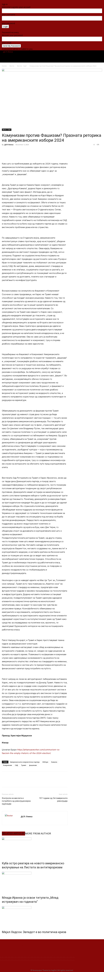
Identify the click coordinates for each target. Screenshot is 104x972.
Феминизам (71, 56)
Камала (54, 762)
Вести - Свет (22, 66)
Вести (15, 56)
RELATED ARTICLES (13, 833)
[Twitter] (99, 1)
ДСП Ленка (8, 145)
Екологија (58, 56)
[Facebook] (98, 1)
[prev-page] (2, 938)
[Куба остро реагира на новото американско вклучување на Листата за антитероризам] (34, 847)
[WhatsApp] (29, 150)
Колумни (35, 56)
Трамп (23, 765)
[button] (99, 53)
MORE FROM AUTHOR (38, 833)
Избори (45, 762)
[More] (36, 150)
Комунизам (7, 765)
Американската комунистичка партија (25, 762)
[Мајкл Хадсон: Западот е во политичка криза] (34, 916)
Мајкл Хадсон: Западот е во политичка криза (34, 932)
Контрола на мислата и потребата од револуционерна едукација (16, 801)
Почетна (7, 56)
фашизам (33, 765)
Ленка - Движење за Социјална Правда (22, 945)
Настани (25, 56)
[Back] (2, 1)
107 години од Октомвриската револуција (53, 799)
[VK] (23, 150)
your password (8, 23)
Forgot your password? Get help (16, 29)
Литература (84, 56)
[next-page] (4, 938)
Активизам (47, 56)
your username (8, 14)
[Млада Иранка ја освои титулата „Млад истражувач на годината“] (34, 882)
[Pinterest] (17, 150)
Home (4, 66)
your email (6, 42)
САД (16, 765)
